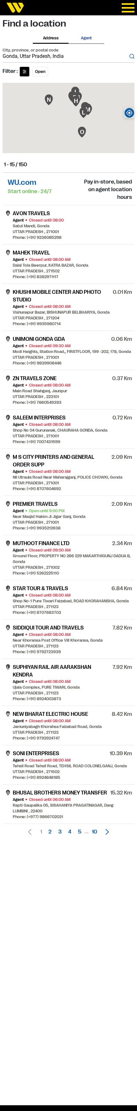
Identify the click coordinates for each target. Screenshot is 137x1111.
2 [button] (50, 832)
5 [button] (79, 832)
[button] (105, 832)
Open (40, 71)
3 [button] (59, 832)
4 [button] (69, 832)
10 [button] (94, 832)
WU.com (22, 182)
